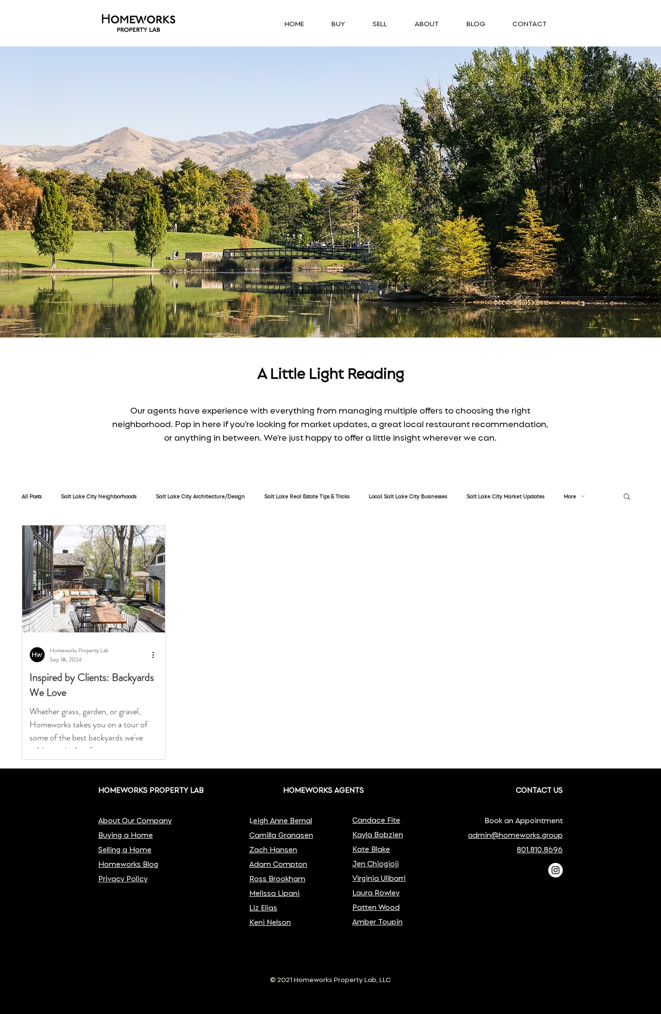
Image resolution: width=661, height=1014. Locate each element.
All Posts (32, 496)
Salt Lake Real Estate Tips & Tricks (306, 496)
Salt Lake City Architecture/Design (200, 496)
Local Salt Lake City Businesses (408, 496)
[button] (626, 497)
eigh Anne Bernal (282, 820)
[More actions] (156, 655)
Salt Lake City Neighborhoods (98, 496)
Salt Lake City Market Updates (505, 496)
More (570, 496)
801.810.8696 (540, 849)
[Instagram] (555, 870)
